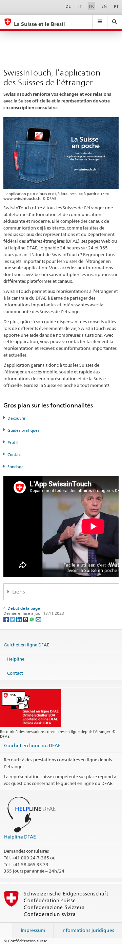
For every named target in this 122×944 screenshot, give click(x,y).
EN (104, 6)
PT (116, 6)
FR (91, 6)
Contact (14, 454)
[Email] (38, 618)
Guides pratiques (23, 430)
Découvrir (16, 418)
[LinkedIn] (19, 618)
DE (68, 6)
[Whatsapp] (32, 618)
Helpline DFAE (20, 837)
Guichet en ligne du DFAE (32, 745)
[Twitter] (13, 618)
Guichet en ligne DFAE (26, 644)
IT (80, 6)
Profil (12, 442)
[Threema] (26, 618)
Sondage (15, 466)
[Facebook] (6, 618)
